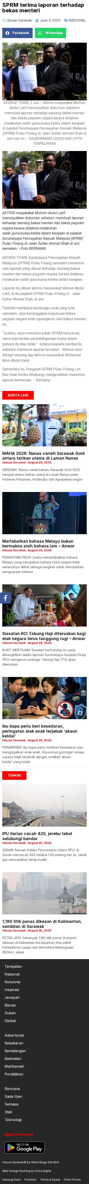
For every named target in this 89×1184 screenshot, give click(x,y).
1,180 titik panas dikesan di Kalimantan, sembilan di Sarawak (42, 924)
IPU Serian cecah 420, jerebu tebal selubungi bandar (37, 836)
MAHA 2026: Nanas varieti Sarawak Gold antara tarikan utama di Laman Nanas (43, 456)
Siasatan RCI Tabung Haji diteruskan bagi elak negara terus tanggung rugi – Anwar (44, 636)
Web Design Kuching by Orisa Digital (26, 1171)
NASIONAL (77, 20)
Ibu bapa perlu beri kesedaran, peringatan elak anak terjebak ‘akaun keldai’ (39, 731)
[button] (17, 33)
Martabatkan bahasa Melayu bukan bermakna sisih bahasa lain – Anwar (38, 544)
